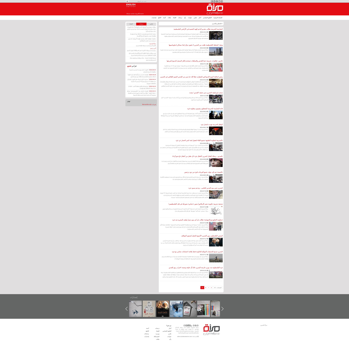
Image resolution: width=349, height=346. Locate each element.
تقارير (195, 17)
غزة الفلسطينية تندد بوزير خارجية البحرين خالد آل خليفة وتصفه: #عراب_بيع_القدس (196, 267)
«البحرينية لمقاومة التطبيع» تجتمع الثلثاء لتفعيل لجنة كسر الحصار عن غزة (199, 140)
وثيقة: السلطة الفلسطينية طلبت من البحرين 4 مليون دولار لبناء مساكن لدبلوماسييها (196, 45)
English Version (130, 5)
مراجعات (146, 333)
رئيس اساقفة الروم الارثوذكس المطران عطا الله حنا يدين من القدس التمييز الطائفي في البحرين (191, 77)
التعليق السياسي (207, 17)
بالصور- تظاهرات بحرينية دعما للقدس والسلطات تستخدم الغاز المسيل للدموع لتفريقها (195, 61)
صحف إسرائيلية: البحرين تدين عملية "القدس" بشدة (206, 93)
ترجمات (180, 17)
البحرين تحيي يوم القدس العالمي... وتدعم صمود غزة (206, 188)
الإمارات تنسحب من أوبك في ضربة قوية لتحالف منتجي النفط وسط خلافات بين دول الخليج (142, 76)
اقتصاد (174, 17)
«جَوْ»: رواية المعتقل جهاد (151, 303)
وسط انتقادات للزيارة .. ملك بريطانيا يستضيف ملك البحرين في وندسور (143, 59)
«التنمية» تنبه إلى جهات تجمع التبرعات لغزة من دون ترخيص (203, 172)
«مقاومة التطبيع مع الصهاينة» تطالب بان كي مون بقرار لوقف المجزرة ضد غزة (197, 220)
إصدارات (154, 17)
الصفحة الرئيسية (217, 17)
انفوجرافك (156, 336)
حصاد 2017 (191, 302)
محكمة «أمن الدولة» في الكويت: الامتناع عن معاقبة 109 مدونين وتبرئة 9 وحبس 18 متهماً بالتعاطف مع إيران (142, 81)
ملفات (169, 17)
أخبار (200, 17)
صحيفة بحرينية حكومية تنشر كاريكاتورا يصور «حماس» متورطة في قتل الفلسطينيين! (196, 204)
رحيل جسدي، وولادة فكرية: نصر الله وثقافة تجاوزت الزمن (141, 49)
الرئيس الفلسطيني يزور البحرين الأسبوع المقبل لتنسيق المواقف (202, 236)
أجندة (164, 17)
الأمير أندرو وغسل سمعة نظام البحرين (146, 45)
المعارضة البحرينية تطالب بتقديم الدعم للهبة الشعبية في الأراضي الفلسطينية (198, 29)
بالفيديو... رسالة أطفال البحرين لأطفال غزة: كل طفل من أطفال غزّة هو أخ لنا (197, 156)
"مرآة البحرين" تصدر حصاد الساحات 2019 (219, 305)
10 (202, 287)
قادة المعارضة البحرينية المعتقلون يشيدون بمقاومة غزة (205, 108)
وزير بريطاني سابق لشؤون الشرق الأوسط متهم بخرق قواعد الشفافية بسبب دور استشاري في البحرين (142, 54)
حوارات (190, 17)
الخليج (159, 17)
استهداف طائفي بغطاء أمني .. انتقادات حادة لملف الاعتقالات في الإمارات (142, 87)
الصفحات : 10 (217, 287)
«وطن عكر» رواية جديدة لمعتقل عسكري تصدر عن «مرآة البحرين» (205, 306)
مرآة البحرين (215, 9)
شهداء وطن (164, 302)
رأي (185, 17)
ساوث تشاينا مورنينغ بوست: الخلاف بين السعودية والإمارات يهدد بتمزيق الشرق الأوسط (143, 35)
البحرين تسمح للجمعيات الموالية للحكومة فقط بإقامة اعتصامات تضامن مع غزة (197, 252)
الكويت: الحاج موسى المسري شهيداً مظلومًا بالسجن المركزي (142, 71)
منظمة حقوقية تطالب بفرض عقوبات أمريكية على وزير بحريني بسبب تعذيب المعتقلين (142, 40)
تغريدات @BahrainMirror (149, 104)
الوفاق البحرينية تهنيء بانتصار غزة (212, 124)
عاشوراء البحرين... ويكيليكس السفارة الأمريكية (178, 305)
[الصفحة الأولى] (211, 287)
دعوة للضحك (137, 302)
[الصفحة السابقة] (208, 287)
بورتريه (157, 333)
